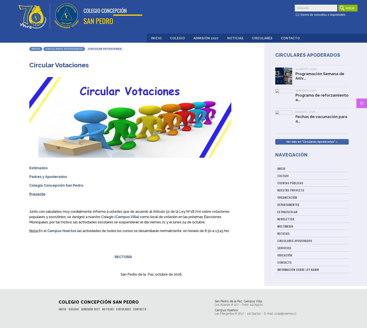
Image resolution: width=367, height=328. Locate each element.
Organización (287, 197)
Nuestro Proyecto (290, 190)
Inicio (156, 38)
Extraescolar (287, 212)
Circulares (262, 38)
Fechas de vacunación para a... (321, 118)
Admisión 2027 (206, 38)
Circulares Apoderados (64, 49)
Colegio (177, 38)
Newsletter (285, 219)
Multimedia (285, 226)
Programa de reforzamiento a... (322, 97)
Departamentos (288, 204)
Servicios (284, 248)
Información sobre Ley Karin (298, 269)
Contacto (290, 38)
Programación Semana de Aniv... (319, 76)
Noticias (235, 38)
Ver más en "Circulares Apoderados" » (311, 141)
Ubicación (284, 255)
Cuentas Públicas (290, 183)
